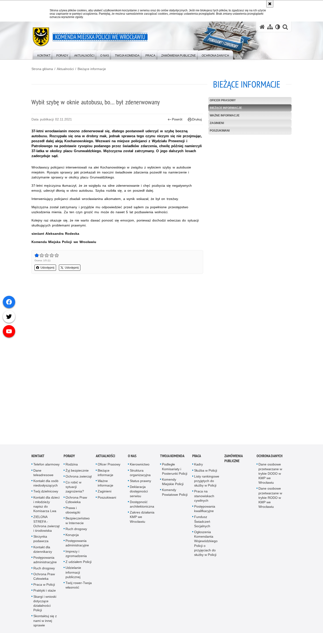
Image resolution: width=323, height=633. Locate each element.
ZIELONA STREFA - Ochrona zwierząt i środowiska (46, 526)
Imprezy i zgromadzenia (76, 555)
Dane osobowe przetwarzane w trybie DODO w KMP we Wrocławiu (270, 476)
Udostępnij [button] (47, 267)
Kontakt (37, 458)
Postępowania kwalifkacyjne (204, 511)
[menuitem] (43, 54)
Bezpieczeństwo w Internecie (77, 522)
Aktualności (65, 69)
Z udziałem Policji (78, 564)
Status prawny (140, 483)
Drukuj (197, 119)
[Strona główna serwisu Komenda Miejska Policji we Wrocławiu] (262, 27)
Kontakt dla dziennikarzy (42, 551)
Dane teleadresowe (43, 474)
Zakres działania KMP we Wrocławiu (142, 519)
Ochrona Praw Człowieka (44, 578)
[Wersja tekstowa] (277, 27)
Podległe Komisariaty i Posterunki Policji (174, 471)
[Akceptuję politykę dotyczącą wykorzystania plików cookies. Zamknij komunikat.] (269, 4)
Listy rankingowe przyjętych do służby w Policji (206, 482)
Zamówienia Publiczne (233, 460)
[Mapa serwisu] (270, 27)
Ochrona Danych (270, 458)
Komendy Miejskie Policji (172, 484)
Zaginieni (217, 123)
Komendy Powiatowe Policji (175, 494)
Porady (69, 458)
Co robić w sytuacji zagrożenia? (74, 488)
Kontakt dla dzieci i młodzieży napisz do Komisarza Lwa (46, 506)
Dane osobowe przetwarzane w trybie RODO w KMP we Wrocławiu (270, 500)
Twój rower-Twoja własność (78, 587)
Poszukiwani (220, 130)
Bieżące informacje (92, 69)
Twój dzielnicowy (45, 493)
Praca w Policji (44, 587)
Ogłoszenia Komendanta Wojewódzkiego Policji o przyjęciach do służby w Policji (206, 545)
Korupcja (72, 537)
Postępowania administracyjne (45, 562)
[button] (285, 27)
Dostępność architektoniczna (142, 506)
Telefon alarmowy (46, 466)
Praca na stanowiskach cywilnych (204, 497)
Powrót (177, 119)
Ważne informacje (225, 115)
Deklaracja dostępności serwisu (139, 493)
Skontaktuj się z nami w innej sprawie (45, 622)
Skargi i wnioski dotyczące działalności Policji (44, 605)
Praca (196, 458)
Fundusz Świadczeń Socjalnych (202, 523)
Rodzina (71, 466)
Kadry (198, 466)
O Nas (132, 458)
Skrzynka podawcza (40, 541)
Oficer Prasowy (223, 100)
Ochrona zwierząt (78, 478)
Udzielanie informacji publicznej (73, 574)
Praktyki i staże (44, 592)
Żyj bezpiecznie (77, 472)
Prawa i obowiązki (72, 512)
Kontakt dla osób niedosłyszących (45, 485)
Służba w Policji (205, 472)
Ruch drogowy (44, 570)
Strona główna (42, 69)
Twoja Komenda (172, 458)
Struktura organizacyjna (140, 474)
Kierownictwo (139, 466)
